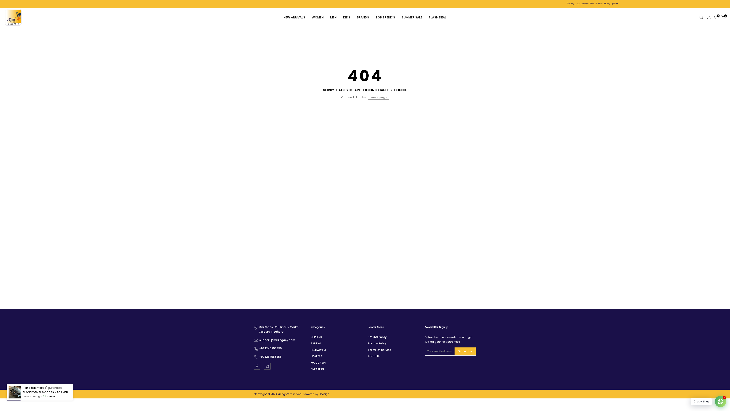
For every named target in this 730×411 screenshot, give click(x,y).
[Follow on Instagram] (267, 366)
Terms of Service (379, 350)
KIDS (346, 17)
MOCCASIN (318, 363)
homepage (378, 97)
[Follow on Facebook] (257, 366)
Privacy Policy (377, 343)
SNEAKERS (317, 369)
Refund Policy (377, 337)
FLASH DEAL (437, 17)
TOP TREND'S (385, 17)
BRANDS (363, 17)
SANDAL (316, 343)
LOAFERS (316, 356)
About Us (374, 356)
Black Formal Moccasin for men (45, 401)
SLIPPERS (316, 337)
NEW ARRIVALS (294, 17)
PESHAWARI (318, 350)
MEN (333, 17)
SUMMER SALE (412, 17)
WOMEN (318, 17)
